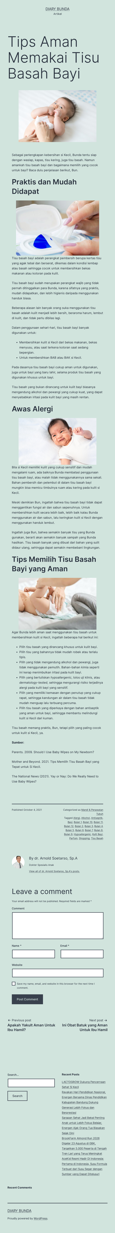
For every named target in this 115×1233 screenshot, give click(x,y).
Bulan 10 (87, 822)
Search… (13, 1074)
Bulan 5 (70, 830)
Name (16, 945)
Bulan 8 (98, 830)
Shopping (84, 838)
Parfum (73, 838)
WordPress (40, 1218)
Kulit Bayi (97, 834)
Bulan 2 (79, 826)
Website (17, 964)
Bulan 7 (89, 830)
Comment (18, 908)
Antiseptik (97, 817)
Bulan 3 (89, 826)
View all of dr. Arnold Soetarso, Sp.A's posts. (54, 871)
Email (64, 945)
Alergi (76, 817)
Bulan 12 (69, 826)
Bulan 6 (79, 830)
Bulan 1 (78, 822)
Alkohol (85, 817)
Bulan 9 (68, 834)
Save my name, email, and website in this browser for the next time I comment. (56, 985)
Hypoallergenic (82, 834)
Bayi (70, 822)
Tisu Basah (97, 838)
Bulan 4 (98, 826)
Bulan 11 (98, 822)
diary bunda (57, 9)
